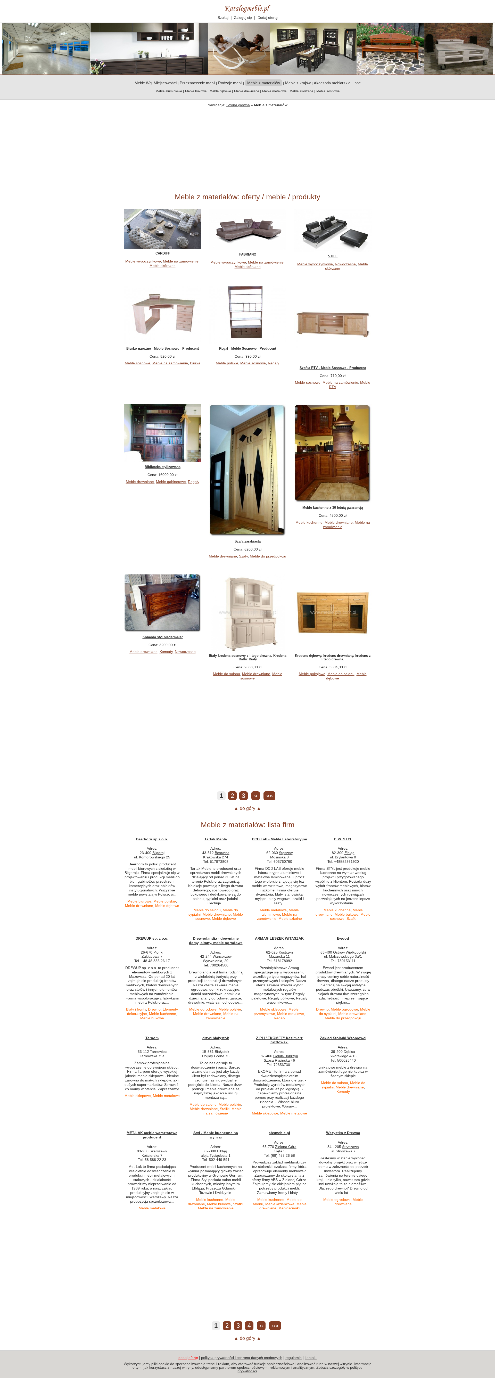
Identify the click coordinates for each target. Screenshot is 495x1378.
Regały (273, 363)
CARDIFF (162, 253)
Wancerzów (222, 956)
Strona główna (238, 105)
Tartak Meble (215, 839)
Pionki (158, 952)
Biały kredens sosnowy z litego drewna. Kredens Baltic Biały (247, 657)
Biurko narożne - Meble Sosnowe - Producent (162, 348)
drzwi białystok (215, 1038)
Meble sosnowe (328, 91)
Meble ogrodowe (203, 1009)
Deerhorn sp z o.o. (152, 839)
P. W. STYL (343, 839)
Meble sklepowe (273, 1009)
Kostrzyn (286, 952)
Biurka (195, 363)
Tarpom (152, 1038)
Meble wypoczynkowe (143, 261)
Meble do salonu (226, 674)
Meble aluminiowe (168, 91)
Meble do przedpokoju (268, 556)
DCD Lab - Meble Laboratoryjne (279, 839)
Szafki (351, 918)
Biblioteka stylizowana (162, 467)
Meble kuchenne (309, 522)
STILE (333, 256)
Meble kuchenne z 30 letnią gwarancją (332, 508)
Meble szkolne (290, 918)
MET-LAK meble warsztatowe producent (152, 1135)
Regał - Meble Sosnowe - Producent (247, 348)
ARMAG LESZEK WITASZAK (279, 938)
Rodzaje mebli (230, 83)
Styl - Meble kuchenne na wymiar (215, 1135)
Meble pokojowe (312, 674)
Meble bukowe (196, 91)
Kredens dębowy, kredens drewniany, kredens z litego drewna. (333, 657)
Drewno (154, 1009)
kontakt (311, 1358)
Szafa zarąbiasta (248, 541)
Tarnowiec (158, 1051)
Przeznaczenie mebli (197, 83)
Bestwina (222, 853)
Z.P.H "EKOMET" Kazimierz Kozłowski (279, 1040)
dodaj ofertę (188, 1358)
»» (269, 795)
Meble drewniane (246, 91)
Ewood (343, 938)
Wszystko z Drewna (343, 1133)
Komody (166, 652)
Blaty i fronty (136, 1009)
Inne (357, 83)
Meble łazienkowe (279, 1204)
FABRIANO (247, 254)
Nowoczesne (345, 264)
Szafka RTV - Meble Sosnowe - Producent (333, 368)
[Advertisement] (247, 149)
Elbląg (349, 853)
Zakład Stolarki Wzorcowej (343, 1038)
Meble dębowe (220, 91)
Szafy (243, 556)
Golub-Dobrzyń (285, 1056)
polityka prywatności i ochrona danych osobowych (241, 1358)
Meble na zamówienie (181, 261)
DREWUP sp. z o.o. (152, 938)
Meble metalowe (274, 91)
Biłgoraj (158, 853)
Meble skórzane (301, 91)
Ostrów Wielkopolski (349, 952)
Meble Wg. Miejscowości (156, 83)
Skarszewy (158, 1151)
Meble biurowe (139, 901)
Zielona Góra (285, 1147)
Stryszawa (350, 1147)
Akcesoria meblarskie (332, 83)
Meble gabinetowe (171, 482)
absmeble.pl (279, 1133)
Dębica (349, 1051)
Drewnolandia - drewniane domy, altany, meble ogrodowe (216, 940)
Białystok (222, 1051)
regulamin (293, 1358)
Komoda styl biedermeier (163, 637)
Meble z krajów (298, 83)
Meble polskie (227, 363)
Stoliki (224, 1109)
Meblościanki (289, 1208)
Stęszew (286, 853)
